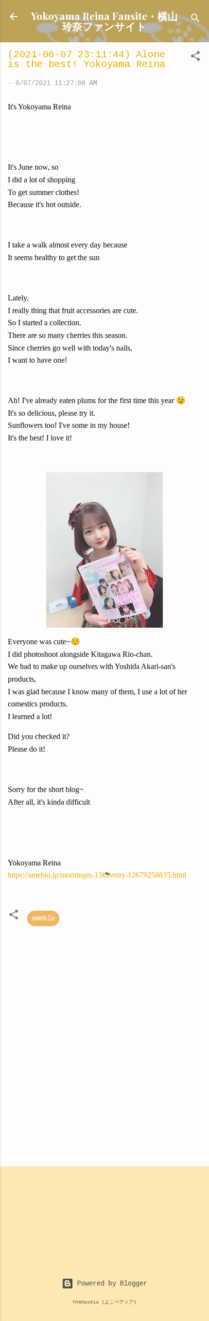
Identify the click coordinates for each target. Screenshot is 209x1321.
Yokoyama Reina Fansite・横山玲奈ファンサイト (104, 21)
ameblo (43, 918)
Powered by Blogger (110, 1283)
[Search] (195, 20)
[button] (195, 58)
